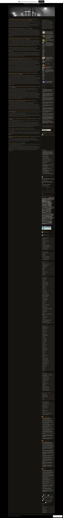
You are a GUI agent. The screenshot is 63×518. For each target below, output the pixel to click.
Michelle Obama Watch (46, 295)
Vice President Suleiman (32, 45)
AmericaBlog (44, 326)
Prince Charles (30, 25)
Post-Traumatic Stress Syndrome (34, 63)
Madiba (27, 24)
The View (31, 76)
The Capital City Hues (46, 379)
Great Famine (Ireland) (12, 34)
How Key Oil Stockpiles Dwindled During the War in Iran (47, 427)
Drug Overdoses (35, 49)
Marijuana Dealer (24, 54)
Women (39, 32)
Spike (19, 70)
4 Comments (13, 87)
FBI (18, 105)
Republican (32, 44)
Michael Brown (25, 68)
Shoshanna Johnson (26, 96)
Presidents (21, 25)
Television (12, 64)
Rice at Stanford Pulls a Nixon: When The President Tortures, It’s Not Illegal (22, 136)
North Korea (10, 133)
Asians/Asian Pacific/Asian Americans (33, 88)
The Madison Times (45, 383)
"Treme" (28, 65)
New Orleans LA (38, 68)
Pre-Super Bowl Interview (35, 43)
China (24, 131)
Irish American (20, 34)
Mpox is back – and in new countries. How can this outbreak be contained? (48, 450)
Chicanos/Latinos (11, 49)
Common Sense (46, 204)
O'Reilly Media (18, 43)
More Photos (44, 503)
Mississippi (29, 68)
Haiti (33, 67)
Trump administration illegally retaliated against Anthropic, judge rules (48, 473)
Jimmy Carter (12, 24)
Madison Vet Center (33, 93)
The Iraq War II (32, 138)
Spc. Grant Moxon (31, 96)
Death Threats (37, 114)
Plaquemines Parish (11, 80)
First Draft (44, 255)
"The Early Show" (23, 114)
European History (14, 31)
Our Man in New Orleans (46, 256)
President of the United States (26, 44)
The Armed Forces (23, 97)
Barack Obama (14, 23)
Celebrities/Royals (35, 30)
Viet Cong (27, 149)
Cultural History (20, 49)
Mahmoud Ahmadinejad (32, 132)
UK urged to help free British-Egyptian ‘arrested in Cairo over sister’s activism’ (48, 445)
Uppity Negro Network (46, 321)
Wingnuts (18, 98)
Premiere (23, 69)
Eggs (12, 53)
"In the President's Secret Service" (15, 114)
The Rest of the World (30, 32)
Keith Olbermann (18, 147)
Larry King (18, 93)
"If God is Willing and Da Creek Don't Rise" (21, 65)
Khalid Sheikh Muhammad (25, 147)
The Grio (44, 312)
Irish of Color (24, 34)
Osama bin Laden (15, 133)
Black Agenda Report (46, 283)
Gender (35, 105)
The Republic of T (45, 317)
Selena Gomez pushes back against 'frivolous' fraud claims (48, 481)
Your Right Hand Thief (46, 259)
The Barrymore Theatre (46, 378)
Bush (28, 66)
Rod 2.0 (44, 303)
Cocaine (21, 52)
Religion (33, 120)
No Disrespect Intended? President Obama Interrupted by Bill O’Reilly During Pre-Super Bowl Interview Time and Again (24, 38)
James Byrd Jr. (28, 106)
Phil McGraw (35, 94)
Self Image (50, 218)
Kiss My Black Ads (45, 265)
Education (10, 31)
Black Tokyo (44, 287)
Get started (41, 1)
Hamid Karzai (13, 132)
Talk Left (44, 356)
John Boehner (11, 147)
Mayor (28, 54)
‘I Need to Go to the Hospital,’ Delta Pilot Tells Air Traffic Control (48, 438)
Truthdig (44, 367)
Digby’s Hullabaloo (45, 335)
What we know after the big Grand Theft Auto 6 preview (47, 477)
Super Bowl (10, 45)
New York (47, 214)
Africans (20, 29)
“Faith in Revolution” (45, 402)
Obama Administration (14, 32)
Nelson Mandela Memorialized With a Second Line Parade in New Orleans (48, 102)
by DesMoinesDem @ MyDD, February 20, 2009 (47, 182)
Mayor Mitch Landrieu (20, 68)
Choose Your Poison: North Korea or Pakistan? (17, 128)
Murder (44, 212)
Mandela (29, 24)
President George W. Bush (22, 80)
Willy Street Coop (45, 386)
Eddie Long (46, 207)
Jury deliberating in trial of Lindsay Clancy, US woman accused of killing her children (48, 486)
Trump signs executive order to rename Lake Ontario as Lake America (48, 457)
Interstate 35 (14, 54)
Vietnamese (30, 83)
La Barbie (17, 54)
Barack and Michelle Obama (20, 30)
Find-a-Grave (30, 105)
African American (12, 33)
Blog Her (44, 239)
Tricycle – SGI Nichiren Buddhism (47, 413)
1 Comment (30, 28)
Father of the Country (30, 23)
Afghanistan (13, 88)
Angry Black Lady (45, 282)
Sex (43, 219)
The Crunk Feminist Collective (47, 246)
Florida (27, 67)
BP (24, 66)
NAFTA (35, 54)
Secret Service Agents (12, 116)
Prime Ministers (25, 25)
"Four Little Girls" (13, 139)
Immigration (27, 31)
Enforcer (18, 53)
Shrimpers (18, 81)
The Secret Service (18, 116)
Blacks (29, 33)
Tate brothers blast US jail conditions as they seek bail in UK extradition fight (48, 475)
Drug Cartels (26, 52)
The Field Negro (45, 311)
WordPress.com (45, 512)
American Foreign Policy (24, 29)
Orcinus (44, 351)
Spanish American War (27, 148)
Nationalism (26, 94)
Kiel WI (16, 93)
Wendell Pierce (27, 71)
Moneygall (29, 34)
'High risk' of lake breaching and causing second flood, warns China (47, 470)
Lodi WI (21, 93)
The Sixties (49, 221)
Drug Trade (33, 52)
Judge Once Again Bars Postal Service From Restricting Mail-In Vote (48, 429)
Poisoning (16, 80)
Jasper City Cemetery (34, 106)
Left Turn (44, 346)
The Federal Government (26, 81)
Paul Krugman (27, 43)
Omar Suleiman (22, 43)
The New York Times (46, 416)
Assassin (13, 52)
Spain (23, 148)
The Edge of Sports (45, 359)
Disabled (16, 105)
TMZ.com (44, 273)
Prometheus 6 (45, 300)
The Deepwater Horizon (31, 70)
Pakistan (19, 133)
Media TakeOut (45, 266)
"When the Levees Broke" (33, 65)
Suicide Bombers (13, 97)
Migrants (32, 54)
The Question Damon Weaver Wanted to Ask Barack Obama (48, 67)
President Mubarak (19, 44)
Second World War (19, 148)
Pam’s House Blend (45, 299)
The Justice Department (20, 149)
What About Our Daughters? (47, 322)
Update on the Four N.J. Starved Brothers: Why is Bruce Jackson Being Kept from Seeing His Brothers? (49, 32)
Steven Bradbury (11, 149)
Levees (12, 68)
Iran (24, 120)
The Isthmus (44, 382)
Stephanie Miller (45, 355)
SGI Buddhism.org (45, 410)
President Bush (15, 95)
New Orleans (13, 76)
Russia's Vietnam (25, 133)
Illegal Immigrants (35, 53)
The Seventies (21, 126)
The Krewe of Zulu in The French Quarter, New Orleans (47, 170)
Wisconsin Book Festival (46, 387)
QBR (43, 397)
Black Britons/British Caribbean (28, 30)
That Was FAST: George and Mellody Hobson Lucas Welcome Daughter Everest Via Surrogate (49, 58)
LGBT (43, 209)
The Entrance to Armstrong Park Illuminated (47, 168)
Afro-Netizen (44, 279)
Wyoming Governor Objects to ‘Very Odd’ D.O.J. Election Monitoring (48, 420)
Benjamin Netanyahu (20, 131)
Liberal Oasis (44, 347)
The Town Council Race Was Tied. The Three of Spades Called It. (48, 425)
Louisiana (15, 68)
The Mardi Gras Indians (46, 172)
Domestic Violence (45, 206)
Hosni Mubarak (13, 43)
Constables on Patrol (46, 205)
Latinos (21, 54)
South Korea (30, 133)
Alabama (13, 66)
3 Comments (20, 74)
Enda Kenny (32, 33)
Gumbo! (44, 163)
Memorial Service (33, 24)
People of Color (19, 32)
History (27, 89)
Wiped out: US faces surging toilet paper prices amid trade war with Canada (47, 463)
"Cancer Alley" (13, 65)
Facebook (50, 207)
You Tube (32, 126)
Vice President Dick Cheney (25, 83)
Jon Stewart (44, 342)
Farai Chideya (44, 292)
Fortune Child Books (45, 406)
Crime (17, 49)
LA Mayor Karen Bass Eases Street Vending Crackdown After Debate (48, 431)
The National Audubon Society (23, 82)
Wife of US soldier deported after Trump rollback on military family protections (47, 466)
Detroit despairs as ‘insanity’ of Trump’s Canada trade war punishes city (48, 455)
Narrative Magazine (45, 396)
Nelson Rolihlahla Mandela (15, 25)
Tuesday (17, 26)
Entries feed (44, 509)
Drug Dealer (30, 52)
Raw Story (44, 352)
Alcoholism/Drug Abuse (15, 48)
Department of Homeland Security (13, 115)
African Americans (18, 33)
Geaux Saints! (45, 162)
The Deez (21, 81)
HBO (35, 67)
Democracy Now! (45, 334)
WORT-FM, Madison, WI (46, 390)
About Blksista (47, 63)
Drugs (43, 207)
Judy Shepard (33, 102)
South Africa (33, 25)
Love (9, 32)
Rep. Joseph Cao (34, 69)
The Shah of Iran (22, 45)
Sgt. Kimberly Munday (19, 96)
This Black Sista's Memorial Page (31, 3)
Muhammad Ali (33, 34)
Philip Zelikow (35, 147)
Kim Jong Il (26, 132)
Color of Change (45, 291)
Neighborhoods (33, 68)
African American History (15, 29)
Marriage (49, 210)
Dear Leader (27, 131)
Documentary (24, 49)
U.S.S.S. (28, 116)
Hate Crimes (24, 102)
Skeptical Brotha (45, 307)
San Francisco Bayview (46, 304)
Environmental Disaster (22, 67)
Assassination (28, 114)
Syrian (15, 126)
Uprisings (29, 126)
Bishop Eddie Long (49, 200)
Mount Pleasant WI (19, 94)
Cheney (33, 66)
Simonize (16, 70)
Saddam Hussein (14, 148)
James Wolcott (45, 339)
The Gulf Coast (37, 70)
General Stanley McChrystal (33, 131)
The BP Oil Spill (25, 70)
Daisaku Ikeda (45, 405)
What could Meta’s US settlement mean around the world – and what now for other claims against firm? (47, 443)
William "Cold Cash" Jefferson (33, 71)
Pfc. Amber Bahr (31, 94)
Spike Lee (21, 70)
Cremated (10, 105)
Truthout (44, 368)
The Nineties (47, 220)
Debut (10, 67)
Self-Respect (50, 217)
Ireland (30, 31)
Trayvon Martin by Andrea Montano (48, 173)
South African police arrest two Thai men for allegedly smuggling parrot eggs (48, 448)
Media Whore (14, 94)
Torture (35, 138)
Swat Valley (34, 133)
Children (49, 203)
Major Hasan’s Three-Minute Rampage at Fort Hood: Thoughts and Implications (22, 86)
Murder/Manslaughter (17, 103)
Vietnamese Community (21, 71)
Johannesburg (17, 24)
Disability (13, 105)
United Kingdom (35, 32)
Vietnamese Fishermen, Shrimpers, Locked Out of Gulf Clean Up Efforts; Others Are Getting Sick (23, 74)
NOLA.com (12, 69)
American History (30, 29)
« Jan (42, 194)
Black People (13, 102)
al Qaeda (15, 131)
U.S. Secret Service (24, 116)
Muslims (24, 94)
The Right (17, 126)
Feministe (44, 242)
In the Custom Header (46, 156)
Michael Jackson (45, 210)
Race (22, 32)
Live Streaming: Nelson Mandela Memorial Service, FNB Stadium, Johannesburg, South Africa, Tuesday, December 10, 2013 (24, 19)
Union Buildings (21, 26)
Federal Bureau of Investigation (23, 105)
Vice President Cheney (17, 83)
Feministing (44, 243)
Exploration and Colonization (21, 31)
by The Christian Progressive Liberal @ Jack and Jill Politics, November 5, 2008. (48, 179)
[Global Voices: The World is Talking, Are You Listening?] (46, 229)
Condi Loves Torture (12, 143)
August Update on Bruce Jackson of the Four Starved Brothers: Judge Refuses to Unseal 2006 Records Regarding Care (49, 37)
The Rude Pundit (45, 363)
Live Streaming (23, 24)
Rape (51, 216)
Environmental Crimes (36, 75)
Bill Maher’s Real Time (46, 327)
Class (39, 30)
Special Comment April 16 (34, 148)
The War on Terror (13, 98)
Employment (15, 53)
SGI (43, 409)
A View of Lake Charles (46, 158)
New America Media (45, 296)
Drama (50, 206)
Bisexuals (35, 104)
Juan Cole (44, 343)
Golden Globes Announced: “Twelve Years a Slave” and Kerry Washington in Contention (48, 114)
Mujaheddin (37, 132)
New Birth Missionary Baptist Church (46, 213)
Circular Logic (36, 139)
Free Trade (21, 53)
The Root (44, 318)
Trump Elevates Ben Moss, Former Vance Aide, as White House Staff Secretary (47, 436)
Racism (47, 216)
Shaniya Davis (47, 219)
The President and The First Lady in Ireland (16, 28)
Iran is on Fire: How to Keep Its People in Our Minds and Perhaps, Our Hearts (22, 118)
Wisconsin (49, 223)
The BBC (44, 468)
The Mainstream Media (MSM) (22, 64)
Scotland (25, 32)
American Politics (33, 48)
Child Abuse (44, 203)
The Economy (33, 50)
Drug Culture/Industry (30, 49)
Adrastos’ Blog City (45, 252)
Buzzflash (44, 330)
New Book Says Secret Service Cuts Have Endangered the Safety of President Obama (23, 110)
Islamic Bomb (19, 132)
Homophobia (24, 106)
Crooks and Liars (45, 331)
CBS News (21, 23)
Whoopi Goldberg (11, 84)
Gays (33, 105)
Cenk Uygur (32, 139)
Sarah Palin (36, 44)
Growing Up (47, 208)
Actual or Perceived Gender (14, 104)
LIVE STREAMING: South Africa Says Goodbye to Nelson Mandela (48, 111)
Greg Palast (44, 338)
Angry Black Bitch (45, 238)
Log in (43, 508)
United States (26, 26)
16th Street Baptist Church (19, 139)
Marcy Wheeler (31, 147)
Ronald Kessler (38, 115)
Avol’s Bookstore (45, 373)
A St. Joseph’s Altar (45, 157)
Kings (20, 24)
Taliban (37, 133)
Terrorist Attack (19, 97)
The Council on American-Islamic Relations (33, 97)
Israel (22, 132)
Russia (22, 133)
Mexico (22, 50)
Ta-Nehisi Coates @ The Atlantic (47, 308)
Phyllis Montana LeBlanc (26, 63)
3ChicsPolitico (44, 278)
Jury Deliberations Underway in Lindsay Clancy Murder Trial (47, 418)
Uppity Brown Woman (46, 247)
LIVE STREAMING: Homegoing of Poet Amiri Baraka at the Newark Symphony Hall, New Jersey (47, 90)
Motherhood (48, 211)
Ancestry (22, 33)
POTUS (30, 43)
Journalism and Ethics (17, 50)
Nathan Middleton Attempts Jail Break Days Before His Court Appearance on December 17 (48, 108)
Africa (11, 23)
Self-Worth (44, 218)
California (49, 202)
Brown (26, 66)
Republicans (27, 80)
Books (30, 112)
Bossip (43, 262)
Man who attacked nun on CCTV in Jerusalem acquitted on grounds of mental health (47, 491)
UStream (29, 26)
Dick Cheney (12, 67)
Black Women (46, 202)
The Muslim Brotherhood (15, 45)
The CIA (15, 149)
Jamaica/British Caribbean (35, 31)
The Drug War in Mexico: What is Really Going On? (18, 47)
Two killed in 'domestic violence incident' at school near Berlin (47, 488)
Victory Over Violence (46, 414)
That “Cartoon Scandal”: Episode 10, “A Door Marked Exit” (48, 105)
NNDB (43, 269)
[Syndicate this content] (42, 416)
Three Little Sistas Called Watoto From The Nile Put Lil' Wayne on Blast (49, 82)
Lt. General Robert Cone (26, 93)
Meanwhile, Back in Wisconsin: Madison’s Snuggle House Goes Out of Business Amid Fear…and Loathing (48, 122)
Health (13, 50)
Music (47, 212)
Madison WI (44, 209)
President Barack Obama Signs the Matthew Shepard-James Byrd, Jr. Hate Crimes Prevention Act (23, 101)
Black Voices (44, 288)
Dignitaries (25, 23)
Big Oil (20, 66)
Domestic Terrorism (20, 89)
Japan (24, 132)
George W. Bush (36, 33)
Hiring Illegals (30, 53)
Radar (43, 270)
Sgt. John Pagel (13, 96)
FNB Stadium (35, 23)
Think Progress (45, 364)
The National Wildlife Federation (32, 82)
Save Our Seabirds (32, 80)
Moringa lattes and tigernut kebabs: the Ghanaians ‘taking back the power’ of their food (48, 453)
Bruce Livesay (17, 52)
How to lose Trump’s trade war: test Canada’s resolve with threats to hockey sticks (47, 460)
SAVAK (39, 44)
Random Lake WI (33, 95)
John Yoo (14, 147)
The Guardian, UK (46, 440)
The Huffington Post (45, 360)
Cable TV (30, 66)
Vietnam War (31, 149)
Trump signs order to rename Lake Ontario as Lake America (47, 479)
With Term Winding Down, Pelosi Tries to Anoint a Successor (48, 423)
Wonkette (44, 274)
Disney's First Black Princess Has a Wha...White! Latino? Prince (49, 40)
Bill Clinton (18, 23)
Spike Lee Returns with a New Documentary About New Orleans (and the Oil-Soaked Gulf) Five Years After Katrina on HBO (24, 58)
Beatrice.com (44, 393)
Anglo (11, 52)
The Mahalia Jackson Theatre (13, 71)
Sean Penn (13, 70)
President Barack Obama (12, 44)
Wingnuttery (21, 98)
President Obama (28, 95)
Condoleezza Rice (37, 66)
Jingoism (13, 93)
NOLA (10, 69)
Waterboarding (11, 150)
